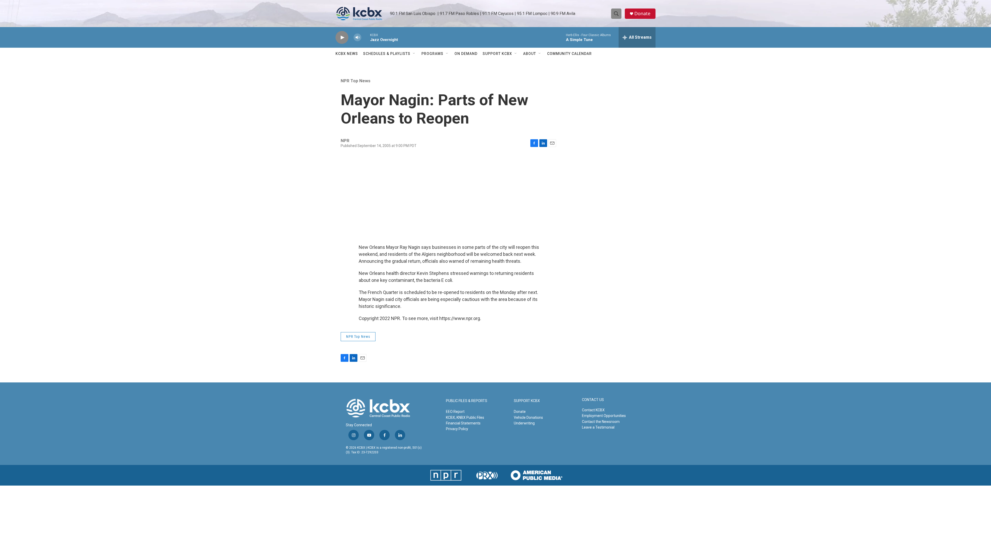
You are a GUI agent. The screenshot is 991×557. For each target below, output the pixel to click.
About (529, 54)
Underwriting (524, 423)
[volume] (357, 37)
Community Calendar (569, 54)
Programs (432, 54)
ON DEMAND (465, 54)
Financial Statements (463, 423)
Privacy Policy (457, 429)
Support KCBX (497, 54)
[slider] (365, 37)
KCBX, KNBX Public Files (465, 417)
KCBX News (346, 54)
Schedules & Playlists (386, 54)
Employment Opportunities (604, 416)
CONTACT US (593, 400)
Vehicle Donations (528, 417)
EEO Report (455, 411)
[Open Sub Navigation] (414, 54)
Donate (642, 13)
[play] (342, 37)
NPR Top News (355, 80)
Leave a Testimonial (598, 427)
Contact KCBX (593, 410)
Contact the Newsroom (601, 422)
